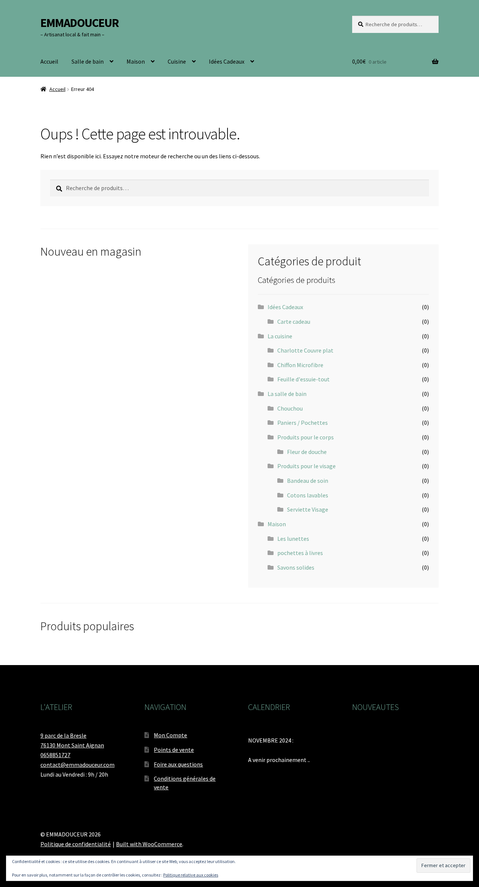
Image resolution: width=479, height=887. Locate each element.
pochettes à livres (300, 553)
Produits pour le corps (305, 437)
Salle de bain (87, 61)
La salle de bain (287, 393)
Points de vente (174, 749)
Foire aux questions (178, 764)
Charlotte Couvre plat (305, 350)
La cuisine (280, 336)
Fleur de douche (307, 451)
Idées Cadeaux (226, 61)
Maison (135, 61)
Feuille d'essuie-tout (303, 379)
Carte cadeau (293, 321)
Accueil (49, 61)
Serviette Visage (307, 509)
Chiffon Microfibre (300, 365)
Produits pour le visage (306, 466)
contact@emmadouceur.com (77, 764)
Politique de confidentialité (75, 844)
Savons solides (295, 567)
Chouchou (290, 408)
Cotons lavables (307, 495)
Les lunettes (293, 538)
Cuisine (177, 61)
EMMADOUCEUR (79, 22)
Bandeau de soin (307, 480)
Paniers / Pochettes (302, 422)
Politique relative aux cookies (190, 875)
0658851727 (55, 755)
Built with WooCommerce (149, 844)
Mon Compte (170, 735)
